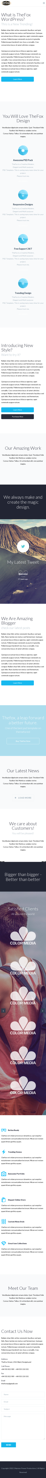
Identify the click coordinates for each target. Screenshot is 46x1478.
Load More (24, 798)
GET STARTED (23, 181)
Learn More (17, 79)
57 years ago (23, 579)
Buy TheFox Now (23, 741)
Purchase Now (17, 417)
